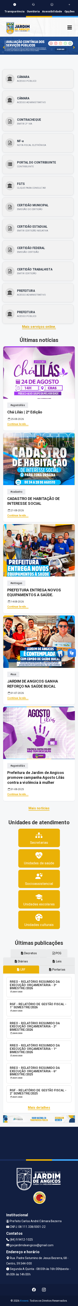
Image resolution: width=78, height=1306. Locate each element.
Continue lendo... (18, 424)
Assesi (24, 1300)
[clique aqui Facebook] (34, 1289)
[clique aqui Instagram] (44, 1289)
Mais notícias (39, 808)
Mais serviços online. (39, 327)
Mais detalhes (39, 1108)
